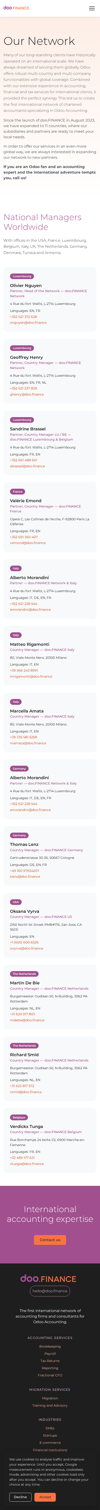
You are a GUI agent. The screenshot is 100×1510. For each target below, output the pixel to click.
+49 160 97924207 (24, 871)
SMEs (50, 1428)
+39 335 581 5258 (23, 737)
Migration (50, 1398)
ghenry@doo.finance (27, 394)
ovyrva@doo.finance (26, 948)
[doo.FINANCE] (16, 8)
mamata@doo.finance (28, 743)
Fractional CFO (50, 1375)
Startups (50, 1435)
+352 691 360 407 (24, 537)
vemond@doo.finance (28, 543)
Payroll (50, 1354)
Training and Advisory (50, 1405)
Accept (45, 1497)
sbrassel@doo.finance (27, 466)
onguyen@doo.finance (28, 322)
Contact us (50, 1240)
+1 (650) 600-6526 (24, 942)
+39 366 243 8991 (24, 670)
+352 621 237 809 (23, 388)
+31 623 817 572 (22, 1086)
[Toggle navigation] (92, 8)
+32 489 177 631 (22, 1158)
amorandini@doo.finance (30, 609)
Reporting (50, 1368)
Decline (20, 1497)
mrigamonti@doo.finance (31, 676)
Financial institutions (50, 1450)
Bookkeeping (50, 1346)
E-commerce (50, 1443)
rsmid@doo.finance (26, 1092)
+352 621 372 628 (23, 316)
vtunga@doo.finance (27, 1163)
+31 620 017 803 (22, 1014)
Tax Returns (50, 1361)
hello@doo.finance (50, 1291)
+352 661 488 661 (23, 460)
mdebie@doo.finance (27, 1020)
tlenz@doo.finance (25, 876)
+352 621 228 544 (23, 604)
